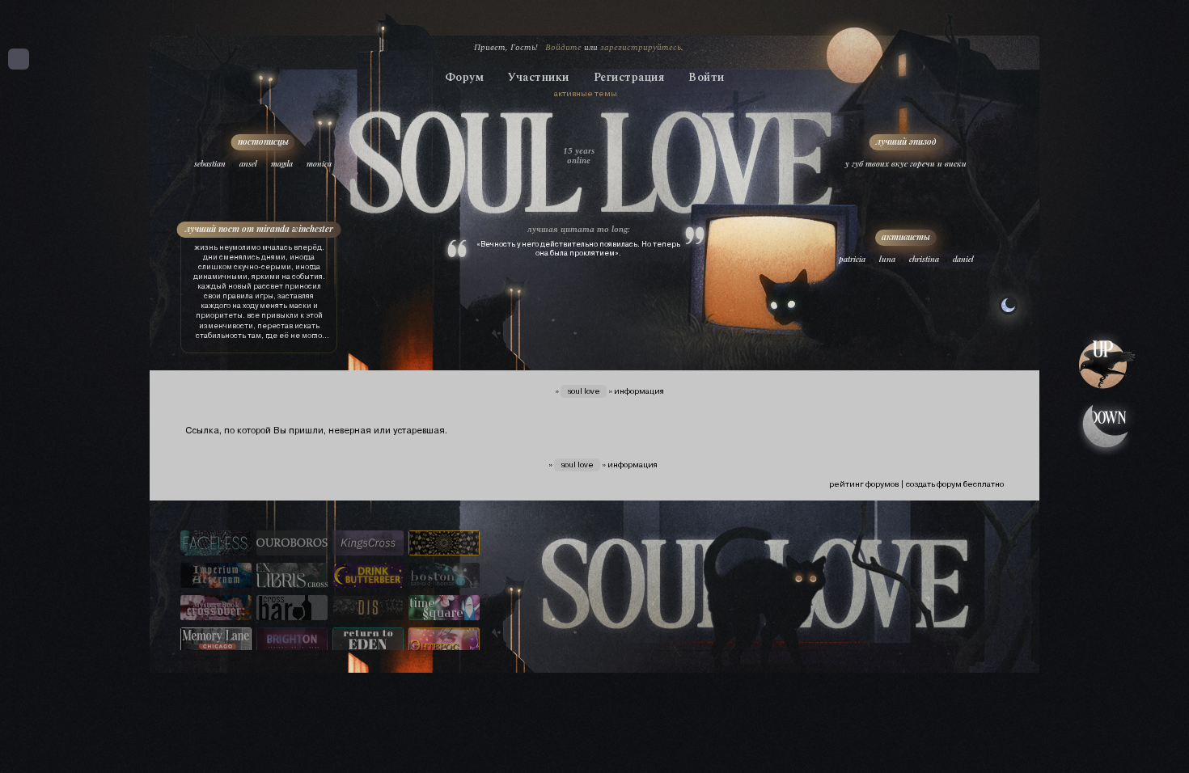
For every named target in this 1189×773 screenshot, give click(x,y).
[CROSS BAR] (292, 609)
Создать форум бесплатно (955, 483)
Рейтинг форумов (864, 483)
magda (282, 163)
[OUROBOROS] (292, 544)
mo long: (613, 229)
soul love (583, 390)
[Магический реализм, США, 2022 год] (368, 641)
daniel (963, 258)
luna (887, 258)
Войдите (563, 47)
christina (924, 258)
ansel (248, 163)
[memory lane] (216, 641)
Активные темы (585, 93)
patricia (852, 258)
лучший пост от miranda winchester (259, 228)
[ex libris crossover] (292, 576)
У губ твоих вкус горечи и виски (906, 163)
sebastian (210, 163)
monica (319, 163)
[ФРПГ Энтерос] (444, 641)
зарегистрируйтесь (640, 47)
